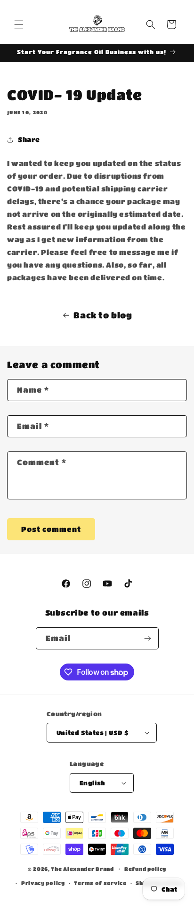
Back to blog (102, 315)
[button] (18, 24)
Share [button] (29, 139)
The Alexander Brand (83, 868)
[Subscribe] (147, 638)
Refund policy (145, 869)
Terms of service (100, 883)
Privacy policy (43, 883)
